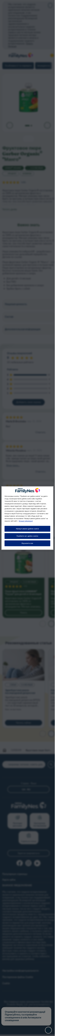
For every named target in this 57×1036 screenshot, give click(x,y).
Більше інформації (26, 521)
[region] (27, 518)
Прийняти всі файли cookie (27, 536)
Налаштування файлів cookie (27, 529)
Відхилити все (27, 543)
